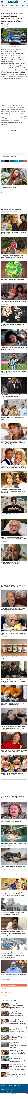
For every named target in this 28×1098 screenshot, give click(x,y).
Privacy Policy (4, 1087)
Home (2, 10)
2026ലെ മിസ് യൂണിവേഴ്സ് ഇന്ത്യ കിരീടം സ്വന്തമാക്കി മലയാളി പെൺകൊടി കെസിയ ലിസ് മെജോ (18, 1006)
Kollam (4, 889)
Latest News (4, 5)
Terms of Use (16, 1085)
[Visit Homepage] (13, 1)
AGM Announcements (13, 1087)
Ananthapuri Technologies (13, 1091)
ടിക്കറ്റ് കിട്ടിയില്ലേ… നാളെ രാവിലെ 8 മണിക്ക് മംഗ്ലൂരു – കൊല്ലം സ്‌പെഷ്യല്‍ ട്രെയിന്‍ (17, 1052)
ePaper (12, 5)
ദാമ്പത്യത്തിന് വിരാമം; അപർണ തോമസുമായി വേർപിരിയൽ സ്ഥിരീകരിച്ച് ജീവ (18, 1074)
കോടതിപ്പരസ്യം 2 (6, 992)
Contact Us (9, 1085)
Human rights (8, 154)
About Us (3, 1085)
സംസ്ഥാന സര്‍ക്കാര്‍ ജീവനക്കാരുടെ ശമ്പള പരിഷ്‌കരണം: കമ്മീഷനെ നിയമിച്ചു (12, 913)
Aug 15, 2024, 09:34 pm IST (7, 26)
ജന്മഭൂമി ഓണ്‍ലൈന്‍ (10, 24)
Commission (13, 156)
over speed (22, 154)
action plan (15, 154)
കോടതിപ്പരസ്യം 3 (6, 996)
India (23, 5)
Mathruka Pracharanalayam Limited (9, 1089)
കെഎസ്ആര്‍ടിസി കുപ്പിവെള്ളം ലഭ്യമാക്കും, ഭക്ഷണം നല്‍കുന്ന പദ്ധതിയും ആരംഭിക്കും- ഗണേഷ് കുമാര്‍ (13, 933)
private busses (5, 156)
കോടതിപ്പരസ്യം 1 (6, 989)
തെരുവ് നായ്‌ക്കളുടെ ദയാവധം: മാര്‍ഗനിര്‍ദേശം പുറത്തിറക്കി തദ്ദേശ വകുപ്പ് (18, 1037)
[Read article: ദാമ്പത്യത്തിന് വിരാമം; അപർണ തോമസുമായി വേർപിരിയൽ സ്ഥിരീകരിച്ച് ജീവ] (5, 1074)
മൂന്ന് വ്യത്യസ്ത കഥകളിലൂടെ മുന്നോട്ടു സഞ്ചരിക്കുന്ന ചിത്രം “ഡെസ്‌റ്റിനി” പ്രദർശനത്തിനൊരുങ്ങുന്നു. (17, 1067)
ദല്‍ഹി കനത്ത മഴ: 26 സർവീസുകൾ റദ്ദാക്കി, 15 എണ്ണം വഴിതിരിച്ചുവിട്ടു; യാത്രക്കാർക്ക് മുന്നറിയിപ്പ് (18, 1044)
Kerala (17, 5)
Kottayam (13, 10)
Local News (7, 10)
